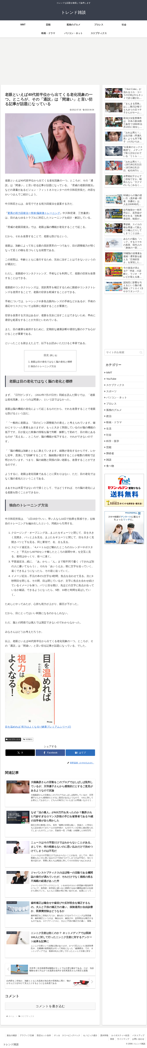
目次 (46, 355)
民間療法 (29, 739)
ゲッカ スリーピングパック (67, 1035)
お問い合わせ (138, 1039)
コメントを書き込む (50, 1006)
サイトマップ (123, 1039)
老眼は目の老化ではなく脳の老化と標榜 (51, 361)
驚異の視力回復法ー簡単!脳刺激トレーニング (34, 213)
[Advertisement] (73, 61)
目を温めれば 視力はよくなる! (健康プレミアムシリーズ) (38, 726)
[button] (141, 352)
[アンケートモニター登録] (124, 527)
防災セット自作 (44, 1035)
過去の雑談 (12, 1035)
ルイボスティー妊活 (120, 1035)
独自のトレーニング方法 (43, 366)
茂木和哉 (104, 1035)
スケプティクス (14, 739)
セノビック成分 (90, 1035)
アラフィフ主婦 (27, 1035)
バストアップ (138, 1035)
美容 (112, 1039)
